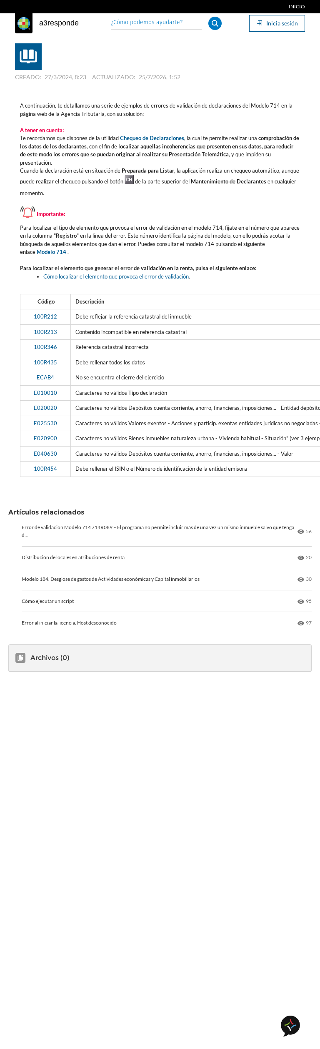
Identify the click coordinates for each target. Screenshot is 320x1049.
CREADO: (28, 76)
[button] (215, 23)
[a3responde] (24, 23)
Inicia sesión (282, 23)
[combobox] (156, 23)
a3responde (59, 23)
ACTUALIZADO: (113, 76)
